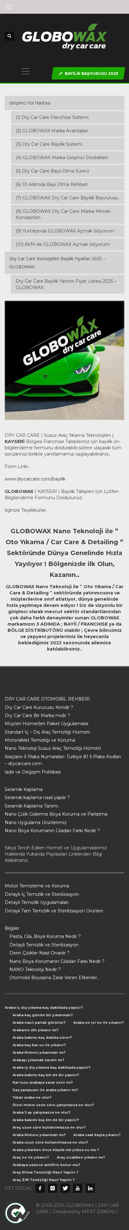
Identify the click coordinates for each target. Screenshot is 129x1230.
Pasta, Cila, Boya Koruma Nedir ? (45, 936)
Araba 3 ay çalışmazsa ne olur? (41, 1112)
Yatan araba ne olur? (32, 1097)
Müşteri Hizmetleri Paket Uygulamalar (47, 723)
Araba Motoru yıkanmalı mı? (39, 1052)
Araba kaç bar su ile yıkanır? (39, 1045)
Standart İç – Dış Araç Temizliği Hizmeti (47, 732)
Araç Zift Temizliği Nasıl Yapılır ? (44, 1180)
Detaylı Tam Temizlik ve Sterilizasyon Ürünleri (54, 911)
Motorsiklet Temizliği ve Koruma (40, 740)
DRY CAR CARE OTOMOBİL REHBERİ (47, 699)
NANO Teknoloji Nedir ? (35, 969)
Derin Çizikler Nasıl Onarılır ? (39, 953)
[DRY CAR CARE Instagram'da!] (52, 1188)
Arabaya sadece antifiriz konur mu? (46, 1165)
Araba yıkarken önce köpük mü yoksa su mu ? (56, 1150)
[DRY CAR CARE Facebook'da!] (40, 1188)
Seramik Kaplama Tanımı (31, 806)
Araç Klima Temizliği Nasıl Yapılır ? (45, 1172)
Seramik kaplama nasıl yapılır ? (37, 797)
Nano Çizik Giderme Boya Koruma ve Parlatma (56, 814)
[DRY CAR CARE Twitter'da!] (65, 1188)
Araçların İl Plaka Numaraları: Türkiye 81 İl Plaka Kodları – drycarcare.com (63, 760)
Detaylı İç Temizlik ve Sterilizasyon (42, 894)
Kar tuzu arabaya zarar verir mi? (43, 1082)
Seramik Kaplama (24, 789)
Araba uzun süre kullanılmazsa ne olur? (50, 1142)
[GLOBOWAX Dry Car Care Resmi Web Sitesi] (90, 1188)
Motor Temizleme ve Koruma (37, 886)
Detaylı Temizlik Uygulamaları (37, 902)
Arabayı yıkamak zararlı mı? (38, 1060)
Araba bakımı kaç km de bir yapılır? (46, 1075)
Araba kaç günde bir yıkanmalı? (43, 1015)
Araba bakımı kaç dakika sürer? (42, 1037)
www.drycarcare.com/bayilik (35, 479)
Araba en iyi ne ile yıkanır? (98, 1022)
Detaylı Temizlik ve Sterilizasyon (44, 945)
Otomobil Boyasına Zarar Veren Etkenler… (54, 977)
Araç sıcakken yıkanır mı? (81, 1157)
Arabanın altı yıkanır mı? (36, 1030)
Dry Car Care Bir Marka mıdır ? (37, 715)
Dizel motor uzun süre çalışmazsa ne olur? (53, 1105)
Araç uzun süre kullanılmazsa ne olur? (49, 1127)
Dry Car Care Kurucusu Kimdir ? (39, 707)
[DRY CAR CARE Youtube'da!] (77, 1188)
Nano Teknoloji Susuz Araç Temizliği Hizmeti (53, 748)
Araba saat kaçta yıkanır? (97, 1135)
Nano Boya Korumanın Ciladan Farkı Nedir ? (52, 830)
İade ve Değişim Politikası (33, 772)
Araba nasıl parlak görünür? (39, 1022)
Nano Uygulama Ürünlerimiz (36, 822)
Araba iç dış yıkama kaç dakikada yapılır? (44, 1007)
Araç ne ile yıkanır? (31, 1157)
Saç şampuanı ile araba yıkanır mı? (45, 1090)
